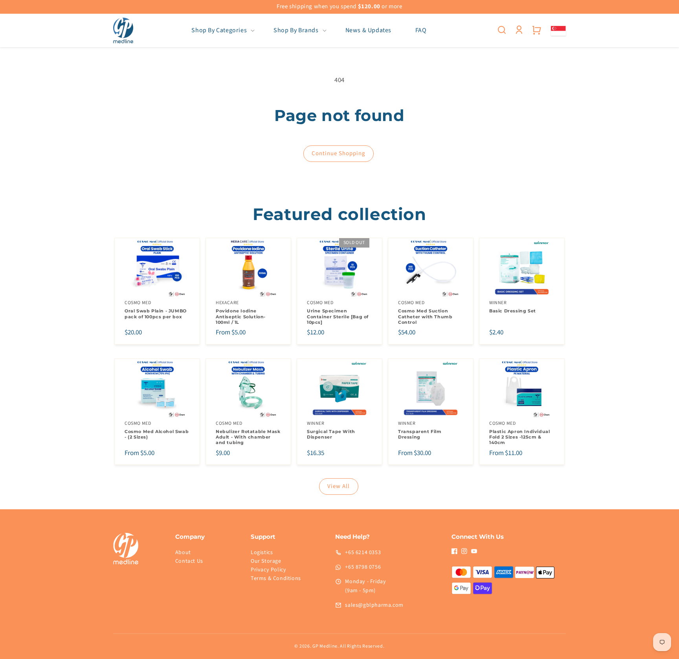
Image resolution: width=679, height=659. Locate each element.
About (183, 552)
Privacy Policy (268, 570)
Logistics (262, 552)
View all (338, 486)
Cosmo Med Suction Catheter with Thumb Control (425, 316)
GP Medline (325, 646)
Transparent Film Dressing (420, 434)
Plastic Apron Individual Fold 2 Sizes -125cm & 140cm (519, 437)
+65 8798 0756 (363, 567)
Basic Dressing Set (512, 311)
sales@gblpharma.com (374, 605)
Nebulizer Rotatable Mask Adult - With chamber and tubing (248, 437)
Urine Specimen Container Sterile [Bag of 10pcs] (338, 316)
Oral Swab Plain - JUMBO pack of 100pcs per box (156, 313)
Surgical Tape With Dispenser (331, 434)
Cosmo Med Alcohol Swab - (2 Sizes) (157, 434)
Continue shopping (338, 153)
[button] (221, 30)
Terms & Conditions (276, 578)
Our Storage (266, 561)
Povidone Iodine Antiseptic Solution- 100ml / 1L (241, 316)
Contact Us (189, 561)
